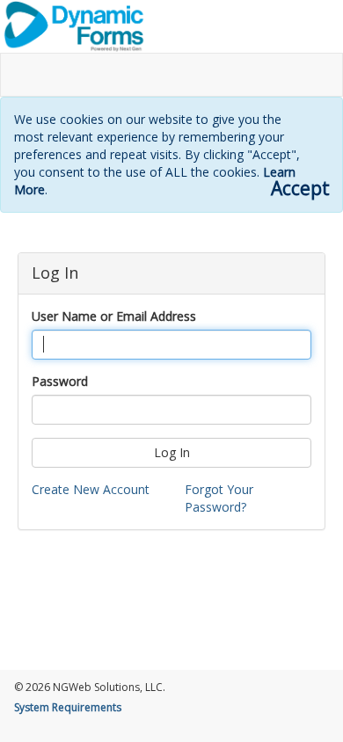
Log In (172, 452)
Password (60, 381)
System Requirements (67, 707)
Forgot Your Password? (219, 498)
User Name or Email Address (114, 316)
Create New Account (91, 489)
